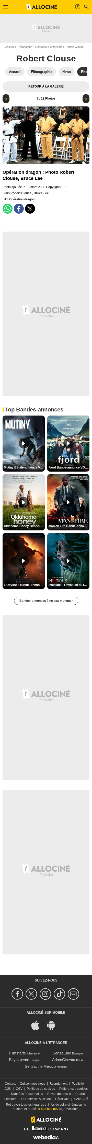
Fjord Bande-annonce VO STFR (69, 467)
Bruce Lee (41, 193)
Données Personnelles (27, 1094)
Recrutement (58, 1083)
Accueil (9, 46)
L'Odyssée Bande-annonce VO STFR (24, 585)
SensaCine (62, 1053)
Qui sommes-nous (32, 1083)
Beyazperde (19, 1060)
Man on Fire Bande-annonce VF (69, 526)
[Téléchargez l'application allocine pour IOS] (38, 1025)
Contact (10, 1083)
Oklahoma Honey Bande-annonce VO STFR (24, 526)
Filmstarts (17, 1053)
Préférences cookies (73, 1089)
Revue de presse (59, 1094)
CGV (19, 1089)
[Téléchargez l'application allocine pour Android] (54, 1025)
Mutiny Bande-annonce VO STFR (24, 467)
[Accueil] (41, 7)
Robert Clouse (75, 46)
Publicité (78, 1083)
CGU (8, 1089)
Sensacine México (40, 1066)
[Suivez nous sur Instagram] (46, 994)
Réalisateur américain (48, 46)
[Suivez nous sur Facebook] (18, 994)
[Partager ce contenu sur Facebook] (19, 209)
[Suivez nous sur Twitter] (32, 994)
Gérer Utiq (62, 1099)
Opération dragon (21, 199)
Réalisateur (25, 46)
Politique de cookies (41, 1089)
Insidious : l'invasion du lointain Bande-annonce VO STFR (69, 585)
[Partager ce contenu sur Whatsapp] (8, 209)
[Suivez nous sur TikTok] (60, 994)
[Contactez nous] (74, 994)
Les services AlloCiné (36, 1099)
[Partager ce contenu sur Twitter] (30, 209)
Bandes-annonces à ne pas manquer (46, 601)
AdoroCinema (63, 1060)
